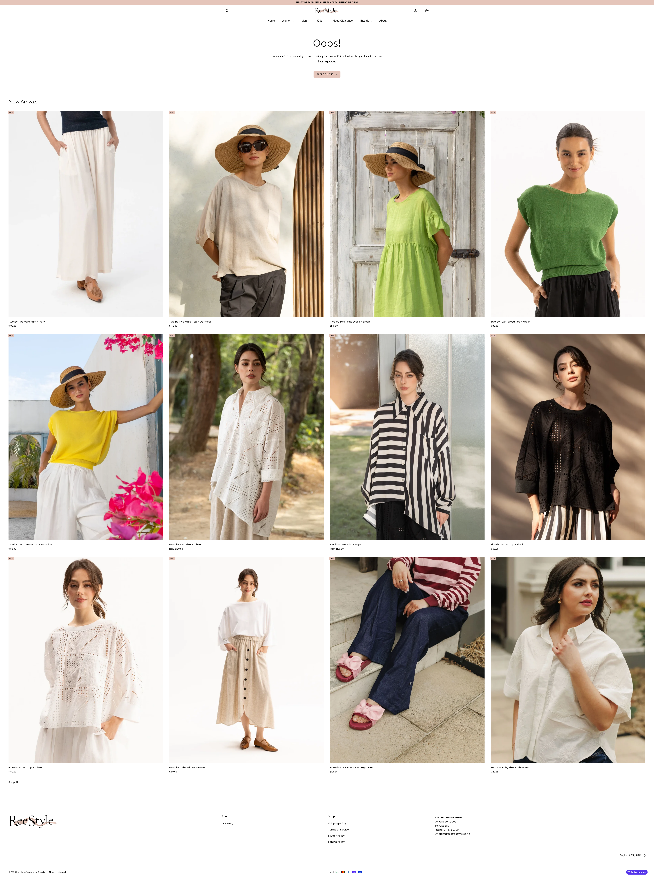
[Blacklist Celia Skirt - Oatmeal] (246, 660)
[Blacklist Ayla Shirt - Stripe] (407, 437)
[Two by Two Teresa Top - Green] (568, 214)
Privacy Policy (336, 835)
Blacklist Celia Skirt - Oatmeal (187, 767)
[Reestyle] (327, 11)
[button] (227, 11)
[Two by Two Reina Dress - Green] (407, 214)
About (52, 872)
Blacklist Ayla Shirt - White (185, 544)
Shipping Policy (337, 823)
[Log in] (416, 11)
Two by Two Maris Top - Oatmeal (190, 321)
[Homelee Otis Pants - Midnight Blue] (407, 660)
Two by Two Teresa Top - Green (511, 321)
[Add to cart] (158, 312)
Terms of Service (338, 829)
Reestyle (20, 872)
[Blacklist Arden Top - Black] (568, 437)
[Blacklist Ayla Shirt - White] (246, 437)
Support (62, 872)
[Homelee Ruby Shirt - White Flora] (568, 660)
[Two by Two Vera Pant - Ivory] (86, 214)
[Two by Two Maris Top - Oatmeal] (246, 214)
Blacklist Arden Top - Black (507, 544)
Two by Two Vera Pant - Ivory (27, 321)
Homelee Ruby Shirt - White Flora (511, 767)
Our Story (227, 823)
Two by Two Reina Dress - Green (350, 321)
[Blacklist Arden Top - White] (86, 660)
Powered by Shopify (35, 872)
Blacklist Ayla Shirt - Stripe (346, 544)
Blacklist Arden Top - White (25, 767)
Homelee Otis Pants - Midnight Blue (351, 767)
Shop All (13, 782)
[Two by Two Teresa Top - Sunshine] (86, 437)
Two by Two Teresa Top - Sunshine (30, 544)
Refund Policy (336, 842)
